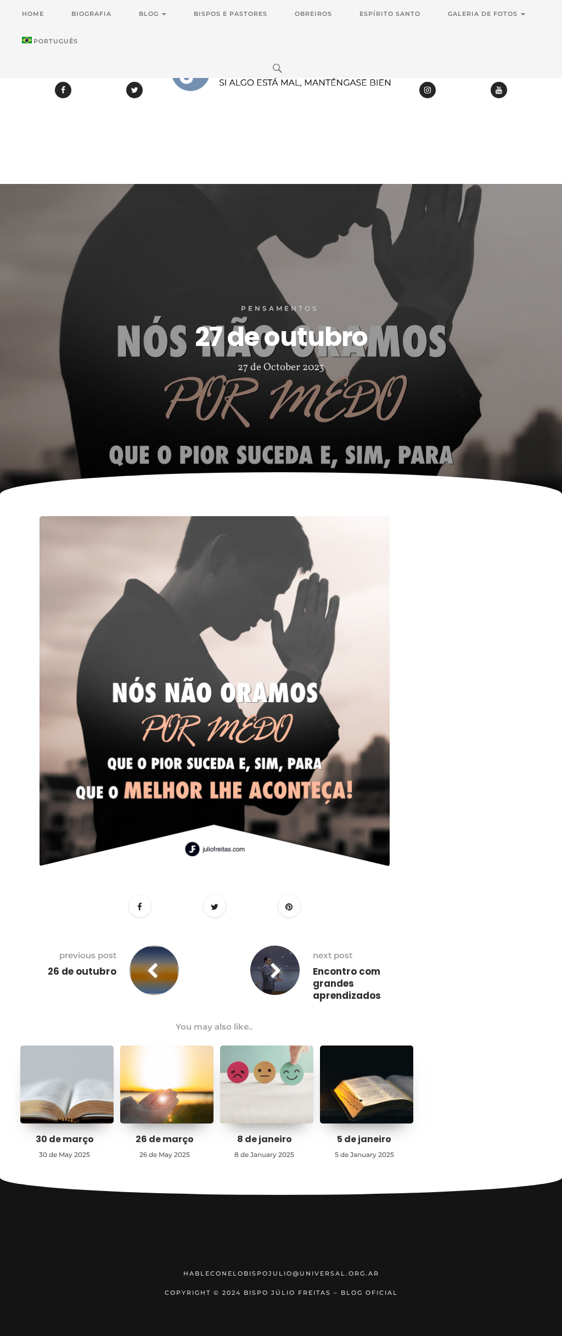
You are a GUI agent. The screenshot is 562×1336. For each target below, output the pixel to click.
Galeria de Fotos (484, 14)
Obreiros (313, 14)
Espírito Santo (389, 14)
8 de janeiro (264, 1139)
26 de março (165, 1139)
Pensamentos (280, 308)
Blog (150, 14)
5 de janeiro (364, 1139)
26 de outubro (82, 971)
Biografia (91, 14)
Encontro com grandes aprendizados (347, 983)
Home (33, 14)
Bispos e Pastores (230, 14)
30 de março (65, 1139)
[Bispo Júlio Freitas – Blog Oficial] (281, 101)
